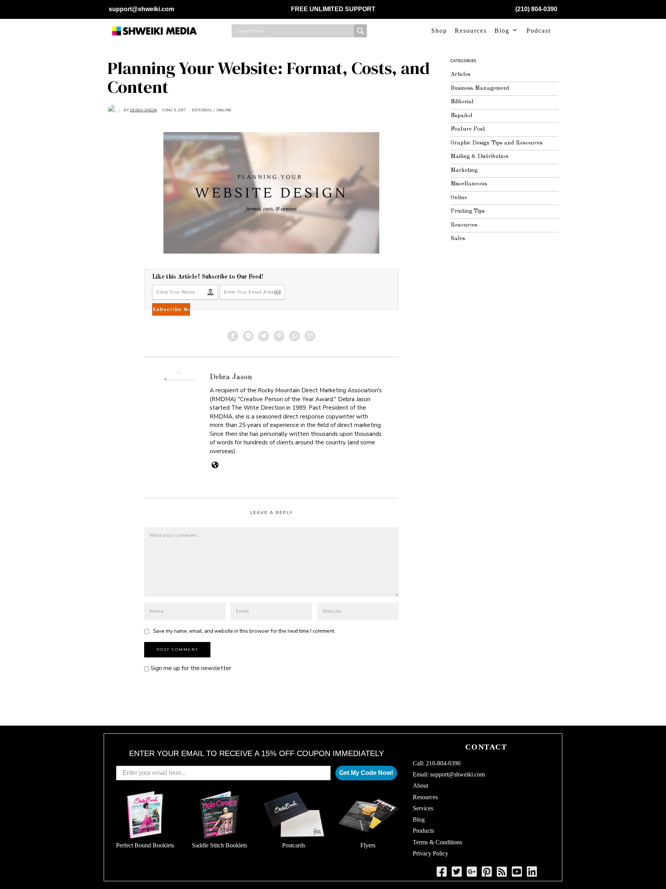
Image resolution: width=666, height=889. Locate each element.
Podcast (538, 30)
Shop (439, 30)
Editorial (202, 110)
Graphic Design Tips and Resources (497, 143)
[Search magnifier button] (360, 30)
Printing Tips (468, 211)
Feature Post (468, 129)
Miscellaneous (469, 184)
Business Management (480, 88)
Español (462, 116)
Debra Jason (231, 377)
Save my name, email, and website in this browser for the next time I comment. (244, 631)
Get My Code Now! (366, 773)
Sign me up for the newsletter (190, 668)
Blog (502, 30)
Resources (471, 30)
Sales (458, 239)
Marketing (464, 170)
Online (224, 110)
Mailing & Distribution (480, 157)
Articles (461, 74)
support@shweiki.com (141, 9)
